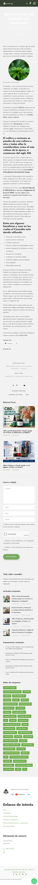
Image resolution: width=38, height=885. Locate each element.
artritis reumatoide (19, 696)
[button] (34, 881)
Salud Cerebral (9, 765)
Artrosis (7, 700)
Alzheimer (26, 691)
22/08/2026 (6, 435)
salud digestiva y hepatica (24, 765)
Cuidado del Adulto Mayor (12, 724)
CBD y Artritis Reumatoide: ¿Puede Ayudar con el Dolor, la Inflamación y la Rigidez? (17, 432)
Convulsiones (23, 720)
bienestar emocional (10, 704)
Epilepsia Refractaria (25, 732)
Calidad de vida (9, 708)
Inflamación (28, 736)
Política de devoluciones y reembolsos (15, 823)
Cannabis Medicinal (13, 29)
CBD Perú (13, 720)
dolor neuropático (10, 732)
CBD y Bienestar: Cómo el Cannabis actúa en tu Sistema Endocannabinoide (19, 648)
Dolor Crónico (22, 728)
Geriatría (18, 736)
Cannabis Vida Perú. (24, 716)
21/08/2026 (16, 615)
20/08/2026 (6, 470)
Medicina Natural (27, 744)
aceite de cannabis (10, 687)
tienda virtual (23, 335)
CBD (6, 720)
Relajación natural (19, 761)
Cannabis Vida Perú (27, 29)
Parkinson (25, 753)
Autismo (16, 700)
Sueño (18, 769)
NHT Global (21, 749)
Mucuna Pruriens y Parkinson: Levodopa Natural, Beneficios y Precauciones (22, 610)
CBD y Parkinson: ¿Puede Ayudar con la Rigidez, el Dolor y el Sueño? (16, 466)
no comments (20, 34)
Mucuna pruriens (9, 749)
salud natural (8, 769)
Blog (30, 27)
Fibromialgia (8, 736)
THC (25, 769)
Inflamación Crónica (11, 740)
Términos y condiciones (10, 820)
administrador (21, 27)
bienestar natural (25, 704)
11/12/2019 (10, 27)
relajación (8, 761)
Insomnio (23, 740)
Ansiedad (7, 696)
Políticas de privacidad (10, 816)
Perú (19, 32)
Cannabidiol (20, 708)
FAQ (4, 810)
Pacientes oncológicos (11, 753)
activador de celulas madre (12, 691)
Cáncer (25, 724)
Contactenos (7, 813)
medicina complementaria (12, 744)
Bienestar (24, 700)
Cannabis (7, 712)
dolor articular (9, 728)
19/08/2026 (16, 635)
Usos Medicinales (8, 826)
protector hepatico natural (19, 757)
